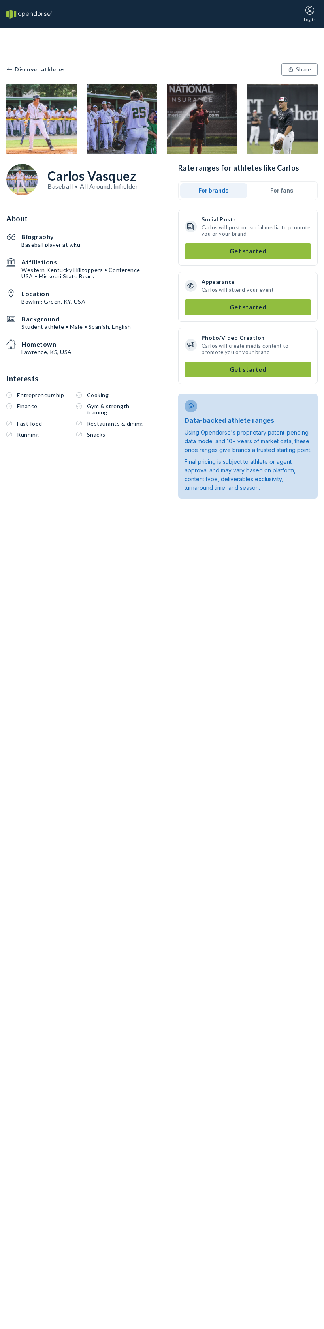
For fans (282, 190)
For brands (213, 190)
